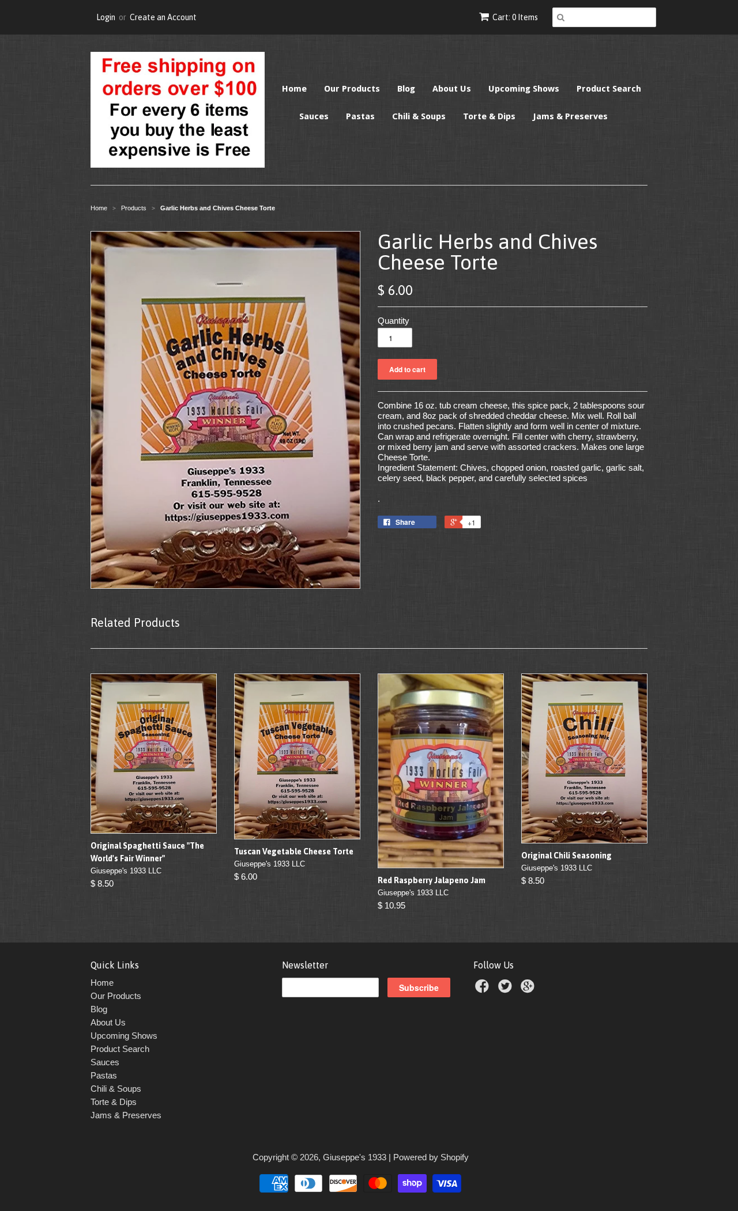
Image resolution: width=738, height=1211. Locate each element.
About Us (451, 89)
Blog (406, 89)
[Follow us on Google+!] (529, 989)
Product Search (609, 89)
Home (294, 89)
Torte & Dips (489, 116)
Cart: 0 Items (515, 17)
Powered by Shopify (431, 1157)
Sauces (314, 116)
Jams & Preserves (570, 116)
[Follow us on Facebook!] (483, 989)
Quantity (393, 321)
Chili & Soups (419, 116)
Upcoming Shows (523, 89)
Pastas (360, 116)
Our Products (352, 89)
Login (105, 17)
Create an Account (163, 17)
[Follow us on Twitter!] (506, 989)
